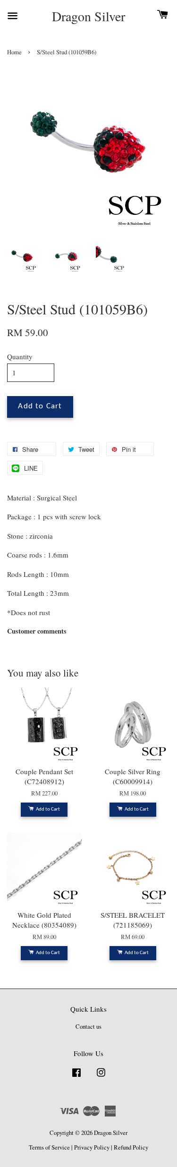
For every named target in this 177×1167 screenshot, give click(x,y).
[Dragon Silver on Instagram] (101, 1077)
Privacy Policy (92, 1147)
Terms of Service (49, 1147)
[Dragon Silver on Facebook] (76, 1077)
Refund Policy (131, 1147)
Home (14, 52)
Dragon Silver (88, 16)
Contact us (88, 1027)
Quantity (20, 356)
